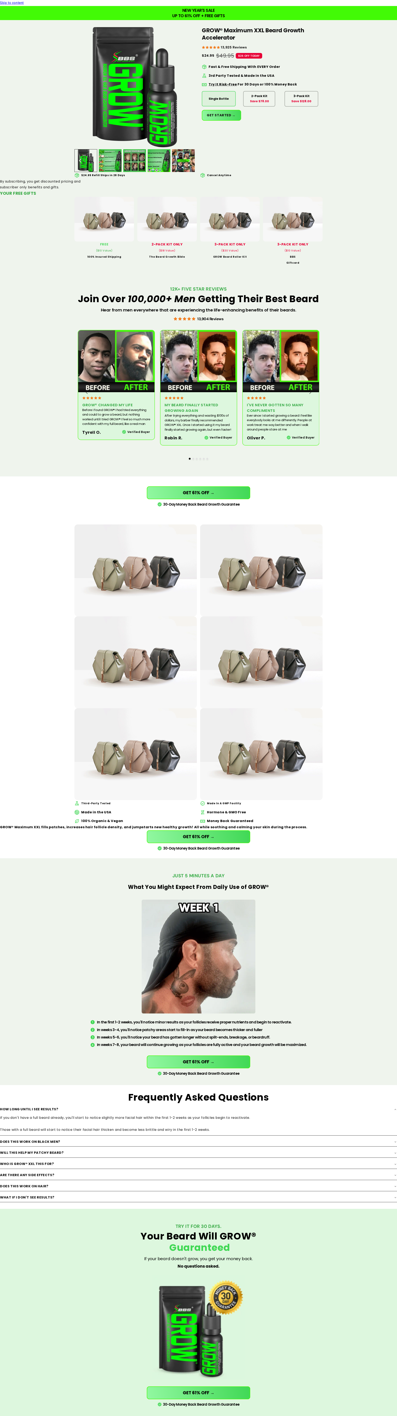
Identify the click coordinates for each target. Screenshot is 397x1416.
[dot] (190, 459)
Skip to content (12, 3)
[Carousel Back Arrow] (80, 160)
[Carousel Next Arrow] (189, 160)
